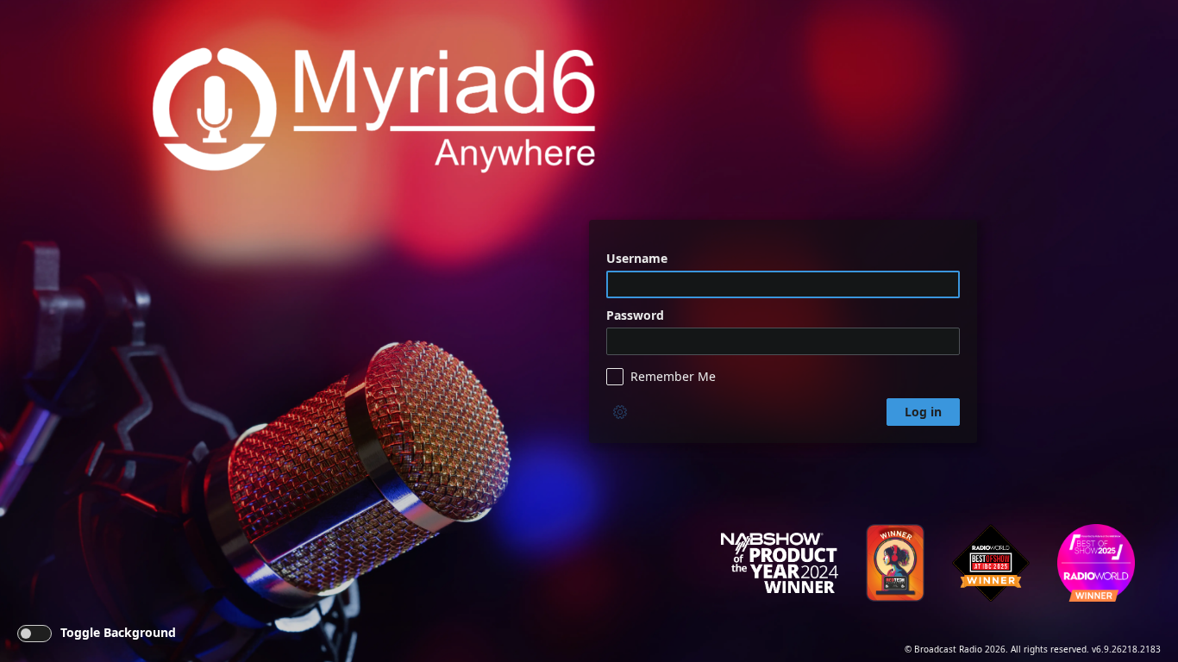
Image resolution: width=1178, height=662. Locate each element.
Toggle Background (118, 632)
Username (636, 258)
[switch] (34, 633)
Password (635, 315)
